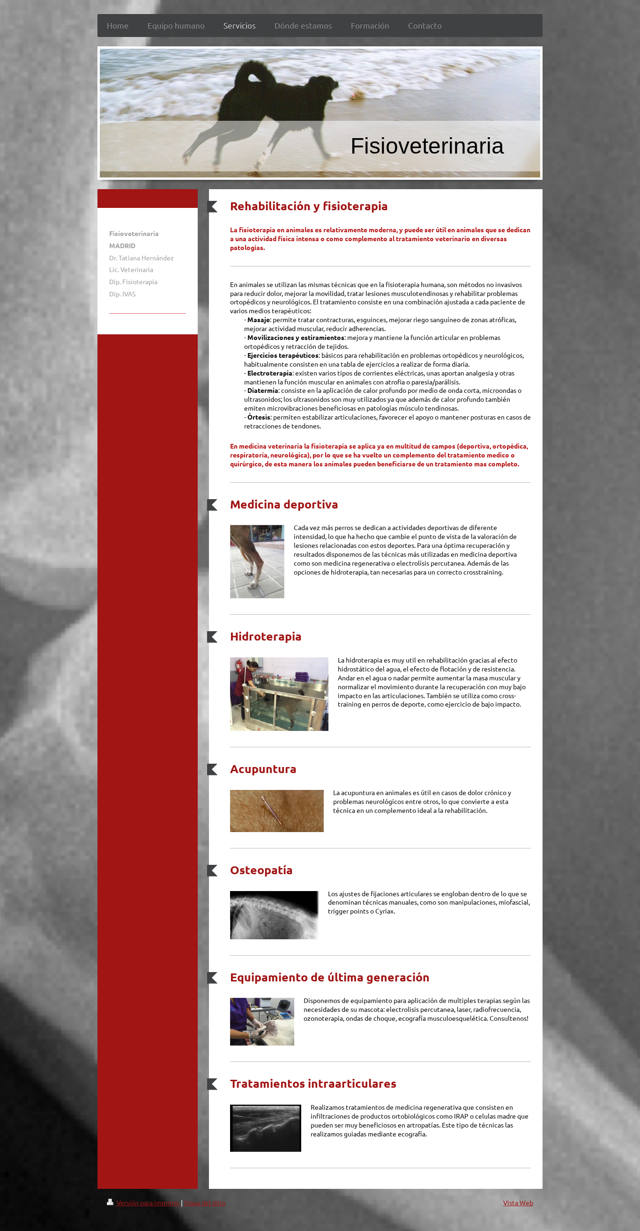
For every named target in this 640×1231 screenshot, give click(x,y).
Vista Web (518, 1202)
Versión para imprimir (148, 1202)
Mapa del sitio (204, 1202)
